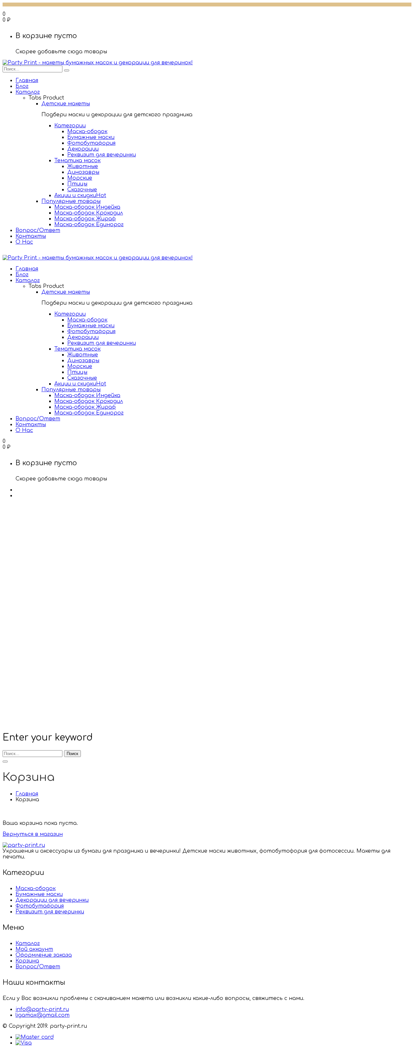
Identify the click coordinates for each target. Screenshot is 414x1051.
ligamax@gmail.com (43, 1015)
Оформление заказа (44, 955)
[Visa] (24, 1043)
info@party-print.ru (42, 1009)
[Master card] (35, 1037)
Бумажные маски (39, 894)
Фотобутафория (40, 906)
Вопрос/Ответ (38, 967)
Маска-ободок (36, 888)
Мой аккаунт (34, 949)
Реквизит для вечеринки (50, 912)
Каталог (28, 943)
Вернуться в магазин (33, 834)
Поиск (72, 753)
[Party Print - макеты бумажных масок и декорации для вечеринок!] (98, 63)
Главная (27, 794)
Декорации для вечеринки (52, 900)
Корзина (27, 961)
